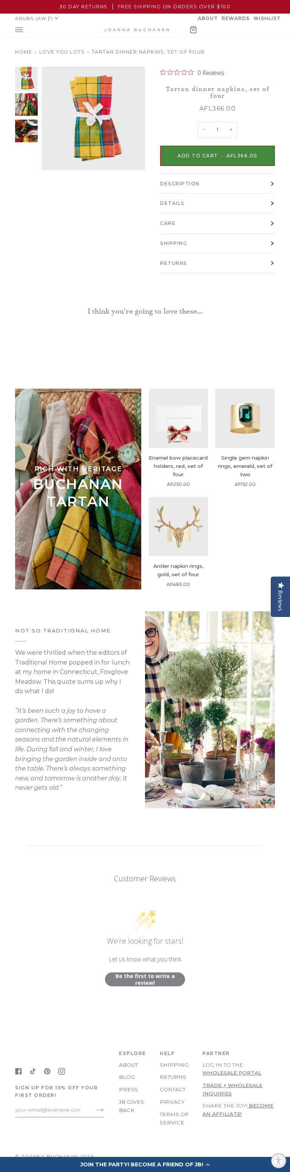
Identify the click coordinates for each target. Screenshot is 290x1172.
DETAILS (172, 203)
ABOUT (128, 1065)
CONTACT (172, 1089)
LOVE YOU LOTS (62, 52)
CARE (168, 223)
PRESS (128, 1089)
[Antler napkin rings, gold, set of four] (178, 527)
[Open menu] (26, 30)
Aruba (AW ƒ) (34, 18)
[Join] (94, 1110)
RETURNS (173, 263)
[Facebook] (18, 1071)
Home (23, 52)
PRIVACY (172, 1102)
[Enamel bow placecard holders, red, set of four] (178, 418)
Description (180, 183)
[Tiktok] (32, 1071)
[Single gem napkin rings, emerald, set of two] (245, 418)
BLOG (127, 1077)
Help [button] (167, 1053)
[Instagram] (61, 1071)
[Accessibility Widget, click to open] (278, 1160)
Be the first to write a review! (145, 979)
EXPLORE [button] (132, 1053)
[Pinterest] (47, 1071)
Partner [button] (216, 1053)
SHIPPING (173, 243)
